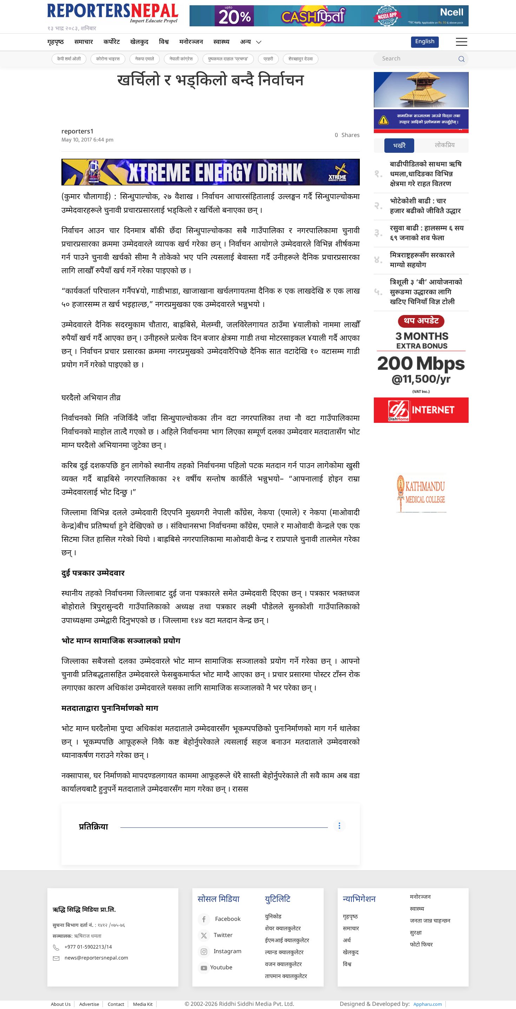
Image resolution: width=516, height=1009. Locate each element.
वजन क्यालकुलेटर (283, 965)
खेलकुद (139, 42)
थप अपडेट (421, 321)
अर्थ (347, 941)
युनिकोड (273, 917)
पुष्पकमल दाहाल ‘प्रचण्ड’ (228, 58)
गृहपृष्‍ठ (55, 42)
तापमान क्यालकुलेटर (286, 977)
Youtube (221, 968)
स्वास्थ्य (221, 42)
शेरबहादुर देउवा (301, 58)
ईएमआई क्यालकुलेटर (287, 941)
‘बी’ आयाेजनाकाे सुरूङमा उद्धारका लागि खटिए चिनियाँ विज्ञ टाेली (426, 292)
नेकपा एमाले (144, 58)
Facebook (228, 920)
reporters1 (77, 132)
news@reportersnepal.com (96, 958)
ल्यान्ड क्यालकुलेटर (284, 953)
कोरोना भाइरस (108, 58)
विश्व (164, 42)
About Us (61, 1004)
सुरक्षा (416, 933)
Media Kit (143, 1004)
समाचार (83, 42)
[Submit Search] (462, 59)
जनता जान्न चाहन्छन (430, 921)
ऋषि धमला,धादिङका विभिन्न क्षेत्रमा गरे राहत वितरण (426, 174)
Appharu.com (428, 1004)
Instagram (228, 952)
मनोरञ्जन (191, 42)
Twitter (223, 936)
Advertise (89, 1004)
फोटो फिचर (421, 945)
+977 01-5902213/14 (88, 947)
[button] (462, 42)
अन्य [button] (245, 42)
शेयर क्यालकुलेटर (283, 929)
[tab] (399, 146)
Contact (116, 1004)
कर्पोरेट (112, 42)
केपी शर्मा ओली (69, 58)
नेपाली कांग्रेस (181, 58)
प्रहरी (268, 58)
